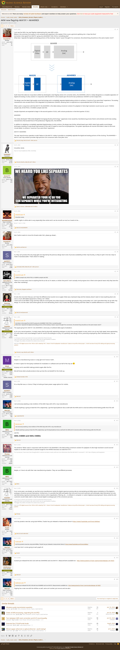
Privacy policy (108, 644)
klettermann (9, 630)
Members (63, 7)
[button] (49, 6)
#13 (117, 420)
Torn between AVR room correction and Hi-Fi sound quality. (26, 618)
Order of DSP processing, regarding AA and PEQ (22, 613)
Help (115, 644)
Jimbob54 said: (19, 214)
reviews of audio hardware (32, 14)
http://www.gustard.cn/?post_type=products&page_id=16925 (95, 560)
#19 (117, 557)
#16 (117, 488)
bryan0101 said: (19, 275)
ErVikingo (112, 630)
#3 (117, 166)
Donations (54, 7)
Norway (10, 290)
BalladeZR (8, 620)
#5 (117, 232)
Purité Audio (9, 625)
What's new (43, 7)
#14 (117, 444)
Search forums (11, 9)
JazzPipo (8, 609)
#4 (117, 211)
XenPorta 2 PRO (53, 648)
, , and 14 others (27, 206)
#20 (117, 579)
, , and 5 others (25, 352)
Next (12, 26)
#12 (117, 401)
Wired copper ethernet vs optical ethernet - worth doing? (26, 629)
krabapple (112, 619)
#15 (117, 467)
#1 (117, 29)
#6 (117, 251)
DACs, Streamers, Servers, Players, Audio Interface (30, 609)
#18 (117, 538)
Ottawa (10, 463)
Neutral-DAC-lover (10, 614)
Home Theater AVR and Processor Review (29, 620)
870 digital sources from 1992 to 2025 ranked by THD (32, 343)
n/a (11, 228)
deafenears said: (19, 583)
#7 (117, 271)
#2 (117, 145)
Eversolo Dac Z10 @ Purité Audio (17, 623)
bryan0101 (5, 23)
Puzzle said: (18, 541)
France (10, 337)
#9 (117, 317)
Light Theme (5, 644)
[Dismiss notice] (117, 14)
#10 (117, 356)
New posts (3, 9)
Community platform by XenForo (51, 647)
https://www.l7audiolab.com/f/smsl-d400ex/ (86, 521)
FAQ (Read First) (7, 7)
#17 (117, 518)
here (81, 14)
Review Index (26, 7)
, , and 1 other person (27, 140)
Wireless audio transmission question (19, 607)
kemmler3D (112, 609)
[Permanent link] (15, 348)
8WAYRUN (68, 648)
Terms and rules (100, 644)
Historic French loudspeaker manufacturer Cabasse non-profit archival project (66, 343)
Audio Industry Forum (25, 625)
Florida (10, 313)
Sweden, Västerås (8, 377)
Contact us (92, 644)
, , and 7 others (26, 162)
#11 (117, 381)
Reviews (17, 7)
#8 (117, 294)
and (22, 227)
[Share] (115, 30)
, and (24, 289)
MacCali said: (18, 424)
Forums (35, 7)
